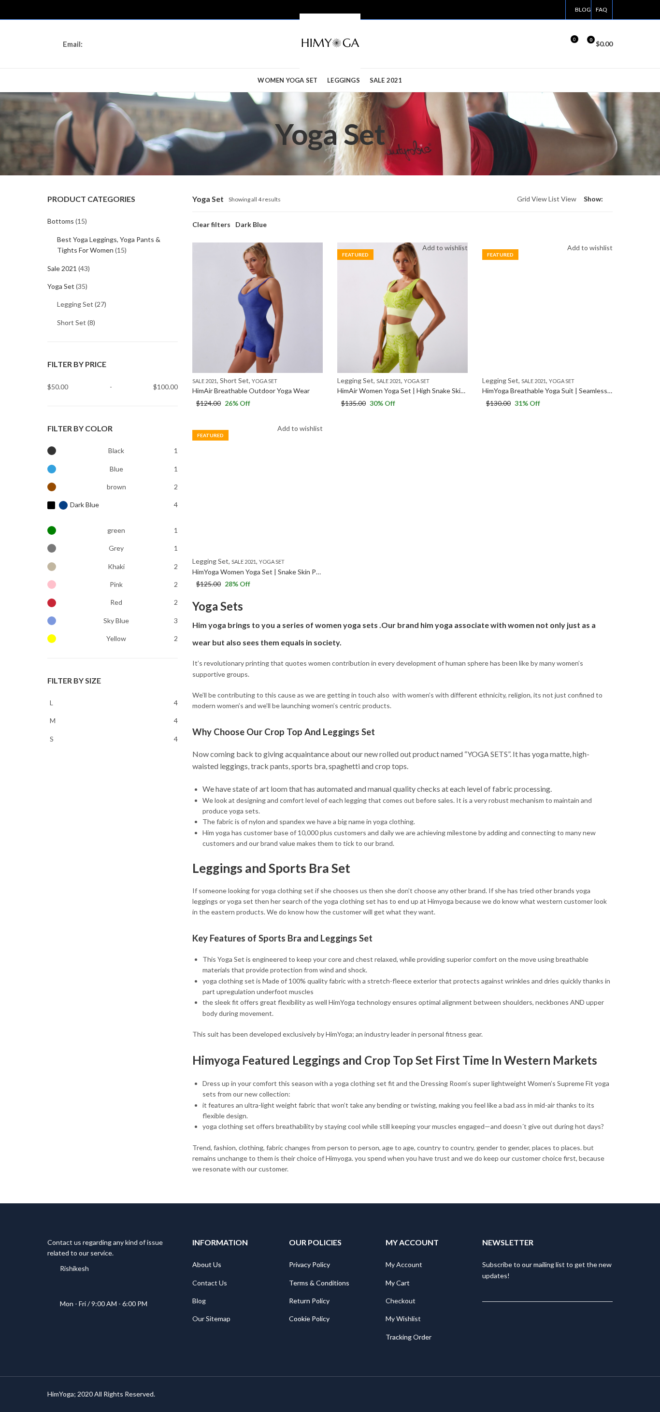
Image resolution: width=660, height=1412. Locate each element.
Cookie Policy (309, 1318)
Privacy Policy (309, 1264)
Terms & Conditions (319, 1283)
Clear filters (211, 224)
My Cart (398, 1283)
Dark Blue (251, 224)
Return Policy (309, 1301)
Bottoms (60, 221)
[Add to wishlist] (315, 251)
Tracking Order (408, 1337)
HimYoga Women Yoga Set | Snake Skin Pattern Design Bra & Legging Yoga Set (311, 572)
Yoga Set (264, 381)
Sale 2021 (204, 381)
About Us (206, 1264)
